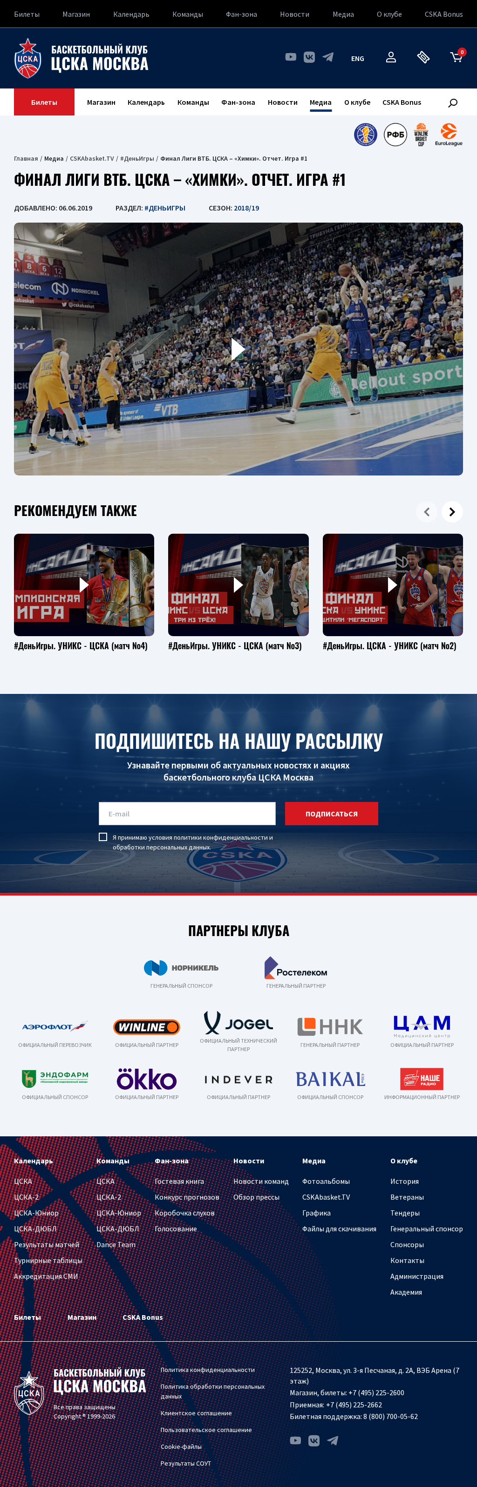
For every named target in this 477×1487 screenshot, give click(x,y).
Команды (187, 14)
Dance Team (116, 1244)
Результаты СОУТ (186, 1463)
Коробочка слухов (185, 1212)
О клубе (389, 14)
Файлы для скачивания (339, 1228)
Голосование (176, 1228)
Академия (406, 1292)
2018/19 (246, 207)
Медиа (343, 14)
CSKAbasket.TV (92, 158)
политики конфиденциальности (221, 837)
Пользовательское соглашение (206, 1430)
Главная (26, 158)
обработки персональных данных (161, 847)
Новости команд (261, 1181)
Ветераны (407, 1197)
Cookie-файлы (181, 1446)
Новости (294, 14)
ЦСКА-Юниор (36, 1212)
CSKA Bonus (444, 14)
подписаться (332, 813)
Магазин (76, 14)
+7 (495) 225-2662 (354, 1404)
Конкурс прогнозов (187, 1197)
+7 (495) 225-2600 (376, 1392)
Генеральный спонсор (426, 1228)
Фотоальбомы (326, 1181)
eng (357, 58)
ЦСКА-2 (26, 1197)
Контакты (407, 1260)
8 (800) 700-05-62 (390, 1416)
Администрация (416, 1276)
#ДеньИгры (137, 158)
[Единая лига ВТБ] (365, 134)
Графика (316, 1212)
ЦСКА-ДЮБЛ (35, 1228)
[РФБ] (395, 134)
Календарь (131, 14)
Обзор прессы (256, 1197)
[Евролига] (449, 134)
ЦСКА (23, 1181)
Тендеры (405, 1212)
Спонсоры (407, 1244)
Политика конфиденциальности (208, 1369)
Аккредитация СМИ (46, 1276)
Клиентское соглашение (196, 1413)
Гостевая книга (179, 1181)
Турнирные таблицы (48, 1260)
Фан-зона (241, 14)
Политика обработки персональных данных (213, 1391)
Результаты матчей (46, 1244)
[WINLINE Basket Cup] (421, 134)
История (404, 1181)
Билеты (27, 14)
